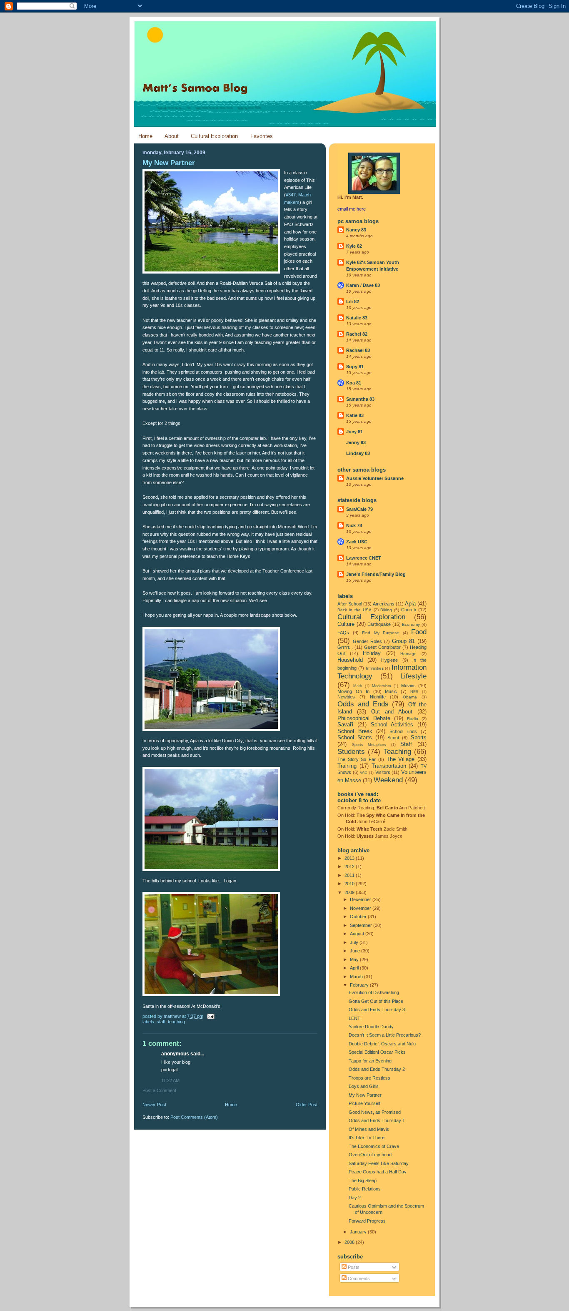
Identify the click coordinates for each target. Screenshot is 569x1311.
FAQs (343, 632)
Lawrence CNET (363, 557)
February (360, 984)
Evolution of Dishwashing (374, 992)
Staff (161, 1021)
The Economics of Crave (374, 1146)
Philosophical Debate (363, 718)
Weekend (388, 780)
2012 (350, 866)
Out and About (391, 711)
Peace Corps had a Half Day (378, 1171)
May (355, 959)
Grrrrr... (345, 647)
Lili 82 (352, 301)
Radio (412, 718)
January (359, 1231)
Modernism (381, 686)
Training (347, 766)
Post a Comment (159, 1090)
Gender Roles (367, 641)
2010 (350, 883)
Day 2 (355, 1197)
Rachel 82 (356, 334)
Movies (408, 685)
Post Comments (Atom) (194, 1117)
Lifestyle (413, 676)
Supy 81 (355, 366)
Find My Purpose (380, 632)
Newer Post (154, 1104)
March (357, 976)
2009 (350, 892)
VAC (363, 773)
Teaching (176, 1021)
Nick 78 (354, 525)
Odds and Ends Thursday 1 (377, 1120)
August (357, 933)
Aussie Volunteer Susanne (375, 478)
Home (145, 136)
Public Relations (365, 1188)
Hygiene (389, 660)
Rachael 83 (358, 350)
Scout (393, 737)
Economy (411, 624)
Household (350, 660)
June (355, 950)
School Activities (392, 724)
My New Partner (365, 1095)
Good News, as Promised (375, 1112)
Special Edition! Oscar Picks (377, 1052)
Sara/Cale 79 (359, 509)
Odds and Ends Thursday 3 (377, 1009)
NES (414, 692)
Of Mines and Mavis (369, 1129)
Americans (383, 603)
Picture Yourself (364, 1103)
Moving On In (353, 691)
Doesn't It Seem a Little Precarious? (385, 1034)
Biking (386, 610)
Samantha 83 (360, 399)
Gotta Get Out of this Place (376, 1001)
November (361, 908)
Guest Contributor (382, 647)
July (354, 942)
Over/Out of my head (370, 1154)
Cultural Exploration (214, 136)
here (361, 208)
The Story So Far (356, 759)
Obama (410, 697)
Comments (358, 1278)
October (359, 916)
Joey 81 (354, 431)
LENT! (355, 1018)
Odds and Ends (363, 704)
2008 (350, 1242)
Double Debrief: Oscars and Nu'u (382, 1043)
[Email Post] (210, 1016)
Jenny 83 (356, 442)
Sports (419, 737)
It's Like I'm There (366, 1137)
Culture (345, 624)
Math (357, 686)
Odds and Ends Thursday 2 (377, 1069)
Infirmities (375, 668)
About (172, 136)
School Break (354, 731)
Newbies (346, 696)
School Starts (354, 737)
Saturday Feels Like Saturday (379, 1163)
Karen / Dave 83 (363, 285)
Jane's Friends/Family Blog (376, 574)
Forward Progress (367, 1220)
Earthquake (379, 624)
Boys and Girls (364, 1086)
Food (419, 632)
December (361, 899)
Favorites (261, 136)
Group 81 (403, 641)
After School (349, 603)
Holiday (372, 653)
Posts (353, 1267)
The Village (401, 759)
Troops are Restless (369, 1077)
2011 (350, 875)
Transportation (389, 766)
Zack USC (356, 541)
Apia (410, 603)
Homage (408, 653)
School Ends (403, 731)
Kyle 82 (354, 246)
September (361, 925)
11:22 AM (170, 1080)
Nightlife (378, 696)
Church (408, 609)
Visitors (382, 772)
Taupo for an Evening (370, 1060)
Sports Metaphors (369, 745)
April (355, 967)
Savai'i (345, 724)
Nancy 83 (356, 229)
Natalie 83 (356, 317)
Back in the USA (354, 610)
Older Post (306, 1104)
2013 (350, 858)
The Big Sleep (363, 1180)
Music (391, 691)
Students (351, 751)
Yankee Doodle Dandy (371, 1026)
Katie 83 (355, 415)
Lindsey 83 (358, 453)
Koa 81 (353, 382)
